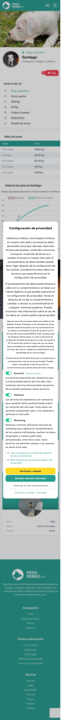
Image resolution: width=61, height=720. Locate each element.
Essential (27, 373)
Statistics (19, 394)
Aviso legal (42, 492)
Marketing (19, 420)
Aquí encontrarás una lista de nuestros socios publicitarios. (31, 454)
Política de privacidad (24, 492)
